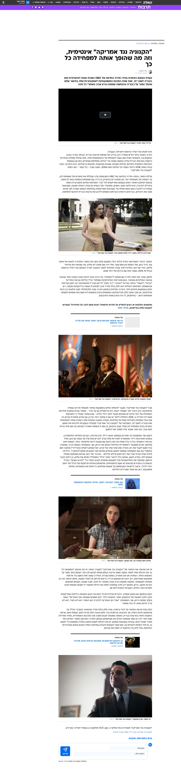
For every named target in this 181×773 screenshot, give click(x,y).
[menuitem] (137, 2)
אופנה (58, 2)
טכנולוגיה (67, 2)
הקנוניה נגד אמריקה (144, 732)
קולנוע (112, 7)
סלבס (105, 2)
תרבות (113, 2)
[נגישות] (3, 2)
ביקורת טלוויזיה (118, 732)
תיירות (76, 2)
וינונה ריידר (133, 732)
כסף (98, 2)
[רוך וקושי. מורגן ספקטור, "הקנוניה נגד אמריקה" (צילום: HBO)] (105, 688)
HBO (126, 732)
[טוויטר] (35, 7)
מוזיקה (118, 7)
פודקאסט (94, 7)
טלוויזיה (132, 7)
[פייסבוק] (32, 7)
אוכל (92, 2)
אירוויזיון (125, 7)
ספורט (130, 2)
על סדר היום (103, 7)
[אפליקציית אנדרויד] (42, 7)
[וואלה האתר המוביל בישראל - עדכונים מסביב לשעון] (147, 2)
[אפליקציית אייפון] (39, 7)
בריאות (85, 2)
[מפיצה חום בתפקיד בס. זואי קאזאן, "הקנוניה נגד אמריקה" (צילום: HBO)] (105, 529)
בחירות (122, 2)
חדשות (138, 2)
